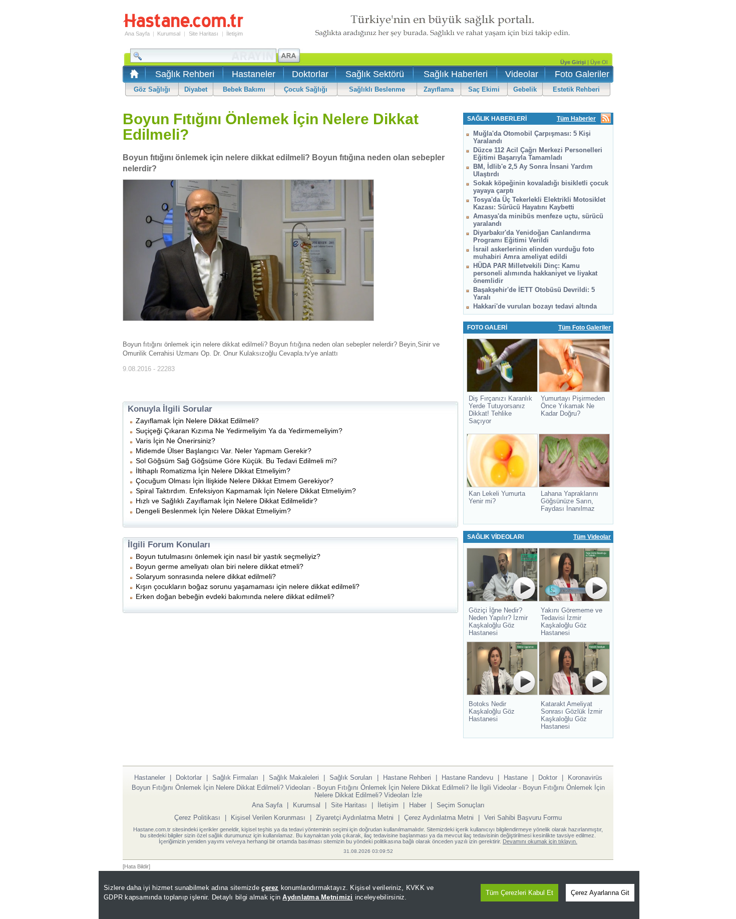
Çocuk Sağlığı (305, 89)
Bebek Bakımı (244, 89)
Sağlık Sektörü (374, 74)
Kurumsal (168, 34)
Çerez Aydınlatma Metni (439, 817)
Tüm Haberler (576, 118)
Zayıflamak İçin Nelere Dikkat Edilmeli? (197, 421)
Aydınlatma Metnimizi (317, 897)
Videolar (521, 74)
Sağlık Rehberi (184, 74)
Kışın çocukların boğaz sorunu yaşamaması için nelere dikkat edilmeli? (247, 586)
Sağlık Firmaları (235, 777)
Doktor (547, 777)
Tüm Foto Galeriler (584, 327)
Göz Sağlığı (152, 89)
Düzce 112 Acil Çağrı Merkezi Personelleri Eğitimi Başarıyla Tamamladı (537, 153)
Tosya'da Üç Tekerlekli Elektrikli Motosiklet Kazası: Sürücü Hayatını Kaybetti (539, 203)
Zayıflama (439, 89)
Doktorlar (310, 74)
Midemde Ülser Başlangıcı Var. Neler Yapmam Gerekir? (223, 451)
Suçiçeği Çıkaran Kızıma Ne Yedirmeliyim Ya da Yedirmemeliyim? (239, 431)
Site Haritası (203, 34)
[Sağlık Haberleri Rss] (606, 119)
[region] (369, 895)
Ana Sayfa (137, 34)
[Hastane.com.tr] (183, 26)
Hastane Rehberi (407, 777)
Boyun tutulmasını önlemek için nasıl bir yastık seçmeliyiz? (228, 556)
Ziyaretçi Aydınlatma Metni (355, 817)
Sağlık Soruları (351, 777)
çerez (269, 887)
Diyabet (195, 89)
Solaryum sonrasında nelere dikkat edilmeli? (206, 576)
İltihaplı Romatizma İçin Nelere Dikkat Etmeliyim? (213, 471)
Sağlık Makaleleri (294, 777)
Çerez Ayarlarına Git (600, 892)
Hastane (516, 777)
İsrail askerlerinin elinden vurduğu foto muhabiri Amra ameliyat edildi (533, 252)
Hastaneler (253, 74)
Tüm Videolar (592, 536)
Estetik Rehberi (576, 89)
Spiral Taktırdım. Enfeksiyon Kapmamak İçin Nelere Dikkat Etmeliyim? (246, 491)
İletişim (234, 34)
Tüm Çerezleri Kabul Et (519, 892)
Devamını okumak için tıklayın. (540, 841)
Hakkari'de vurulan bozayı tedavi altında (535, 306)
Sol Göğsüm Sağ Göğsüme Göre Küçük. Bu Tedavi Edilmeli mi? (236, 461)
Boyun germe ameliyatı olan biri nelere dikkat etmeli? (219, 566)
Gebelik (525, 89)
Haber (417, 805)
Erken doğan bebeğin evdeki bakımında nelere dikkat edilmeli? (235, 596)
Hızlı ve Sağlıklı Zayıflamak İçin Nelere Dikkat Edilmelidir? (226, 501)
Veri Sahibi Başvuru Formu (523, 817)
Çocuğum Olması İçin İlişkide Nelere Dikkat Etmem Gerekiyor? (234, 481)
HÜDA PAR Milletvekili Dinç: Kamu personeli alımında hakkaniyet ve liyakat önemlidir (535, 273)
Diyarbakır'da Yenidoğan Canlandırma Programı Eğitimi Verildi (531, 236)
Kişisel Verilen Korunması (268, 817)
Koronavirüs (585, 777)
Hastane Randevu (467, 777)
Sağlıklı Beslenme (377, 89)
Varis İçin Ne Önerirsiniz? (175, 441)
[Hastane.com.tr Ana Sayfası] (132, 77)
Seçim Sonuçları (461, 805)
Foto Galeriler (582, 74)
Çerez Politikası (197, 817)
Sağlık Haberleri (456, 74)
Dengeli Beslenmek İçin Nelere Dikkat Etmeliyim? (213, 511)
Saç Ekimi (484, 89)
